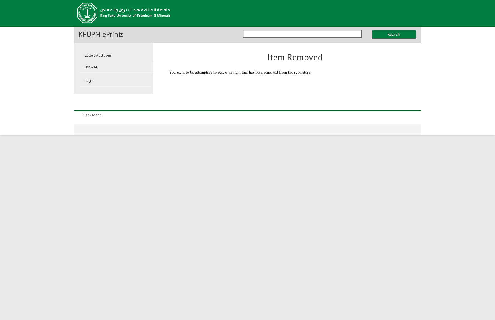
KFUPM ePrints (101, 34)
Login (89, 80)
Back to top (92, 115)
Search (394, 34)
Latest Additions (98, 55)
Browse (91, 67)
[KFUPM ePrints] (123, 25)
